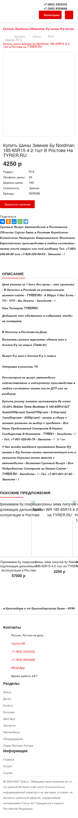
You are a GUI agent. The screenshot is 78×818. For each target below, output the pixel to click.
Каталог (20, 36)
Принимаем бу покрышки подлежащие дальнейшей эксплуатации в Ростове (18, 566)
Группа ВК (18, 643)
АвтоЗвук (9, 718)
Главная (8, 759)
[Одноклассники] (8, 221)
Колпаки (8, 711)
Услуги (7, 766)
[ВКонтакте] (2, 221)
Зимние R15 (13, 39)
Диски (7, 698)
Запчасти (9, 725)
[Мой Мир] (14, 221)
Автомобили (11, 732)
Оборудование (13, 738)
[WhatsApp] (19, 221)
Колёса (8, 705)
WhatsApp (18, 668)
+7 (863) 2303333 (55, 4)
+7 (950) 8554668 (55, 8)
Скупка (7, 772)
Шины (37, 36)
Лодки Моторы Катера (18, 745)
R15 (51, 36)
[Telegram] (25, 221)
